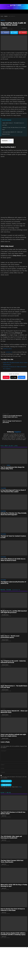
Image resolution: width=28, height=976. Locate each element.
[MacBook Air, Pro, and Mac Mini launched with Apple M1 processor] (14, 600)
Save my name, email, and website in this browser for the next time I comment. (14, 777)
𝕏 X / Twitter (13, 377)
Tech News (3, 488)
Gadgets (16, 589)
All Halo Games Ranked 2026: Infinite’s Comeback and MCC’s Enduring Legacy (13, 933)
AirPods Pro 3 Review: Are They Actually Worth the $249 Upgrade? (13, 513)
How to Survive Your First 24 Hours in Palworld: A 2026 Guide (13, 909)
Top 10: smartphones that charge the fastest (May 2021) (12, 468)
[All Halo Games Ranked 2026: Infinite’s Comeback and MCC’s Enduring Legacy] (14, 923)
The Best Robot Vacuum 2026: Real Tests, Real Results (12, 861)
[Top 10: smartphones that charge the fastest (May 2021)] (14, 456)
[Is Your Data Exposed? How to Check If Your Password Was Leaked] (14, 479)
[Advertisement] (14, 82)
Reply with (6, 785)
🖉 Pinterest (6, 377)
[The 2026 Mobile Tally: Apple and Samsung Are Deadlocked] (14, 827)
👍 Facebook (21, 377)
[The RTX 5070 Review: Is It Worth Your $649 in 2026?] (14, 803)
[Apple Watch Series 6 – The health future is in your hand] (14, 675)
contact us (9, 352)
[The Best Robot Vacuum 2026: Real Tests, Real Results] (14, 851)
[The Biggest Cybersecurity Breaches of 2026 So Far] (14, 570)
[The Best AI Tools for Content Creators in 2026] (14, 525)
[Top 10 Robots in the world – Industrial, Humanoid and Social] (14, 650)
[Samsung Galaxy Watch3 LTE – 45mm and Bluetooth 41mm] (14, 700)
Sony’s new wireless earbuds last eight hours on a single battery (13, 735)
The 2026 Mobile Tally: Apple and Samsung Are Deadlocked (11, 837)
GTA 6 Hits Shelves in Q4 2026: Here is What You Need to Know (13, 559)
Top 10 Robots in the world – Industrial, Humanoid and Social (13, 661)
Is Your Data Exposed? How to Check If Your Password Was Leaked (13, 490)
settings (20, 786)
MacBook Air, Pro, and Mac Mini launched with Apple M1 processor (14, 611)
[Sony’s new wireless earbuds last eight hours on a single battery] (14, 725)
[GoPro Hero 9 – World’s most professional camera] (14, 625)
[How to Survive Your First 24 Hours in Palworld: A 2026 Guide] (14, 899)
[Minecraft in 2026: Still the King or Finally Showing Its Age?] (14, 875)
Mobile (8, 465)
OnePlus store (7, 348)
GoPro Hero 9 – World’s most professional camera (10, 636)
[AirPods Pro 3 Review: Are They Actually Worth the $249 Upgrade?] (14, 502)
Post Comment (6, 781)
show (10, 140)
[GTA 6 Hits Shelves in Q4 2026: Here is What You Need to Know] (14, 548)
